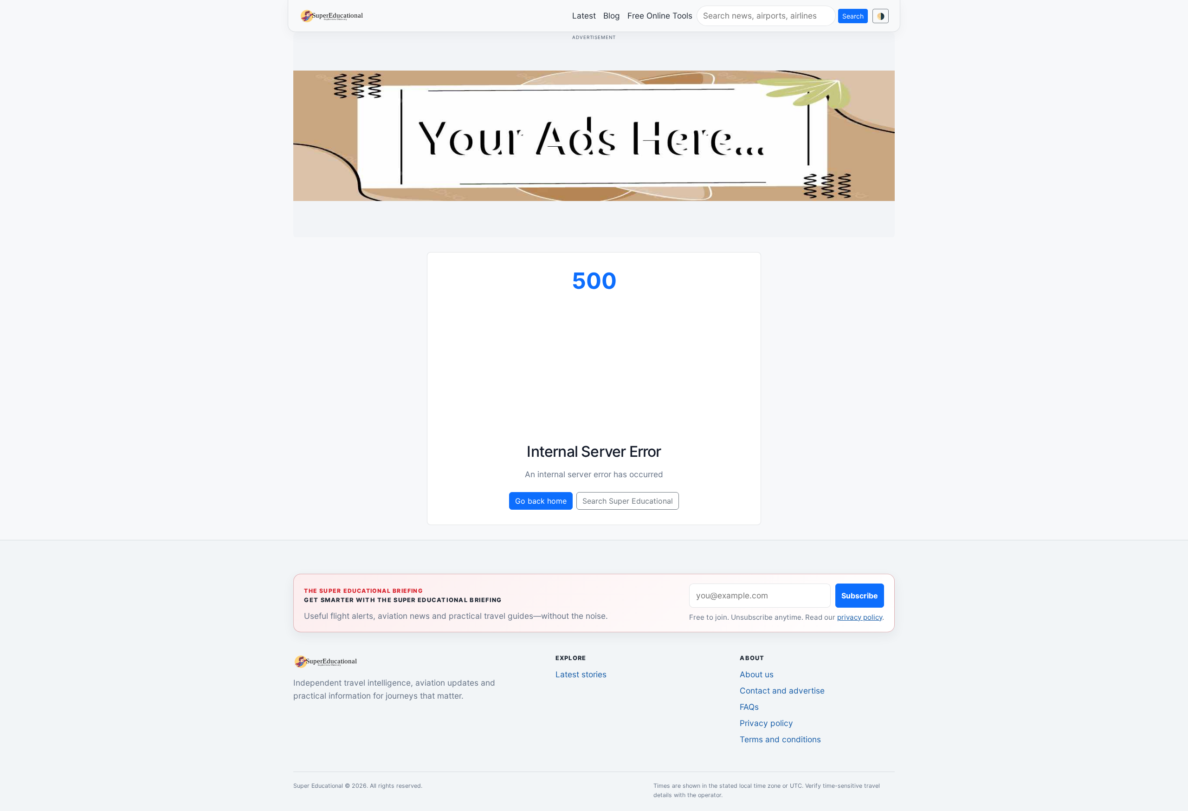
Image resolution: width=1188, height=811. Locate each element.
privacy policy (859, 617)
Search (853, 16)
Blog (611, 15)
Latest (584, 15)
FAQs (749, 707)
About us (757, 674)
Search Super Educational (627, 501)
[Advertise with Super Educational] (594, 135)
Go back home (541, 501)
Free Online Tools (659, 15)
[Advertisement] (594, 370)
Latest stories (581, 674)
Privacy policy (766, 723)
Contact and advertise (782, 690)
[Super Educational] (334, 15)
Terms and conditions (780, 739)
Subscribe (859, 595)
